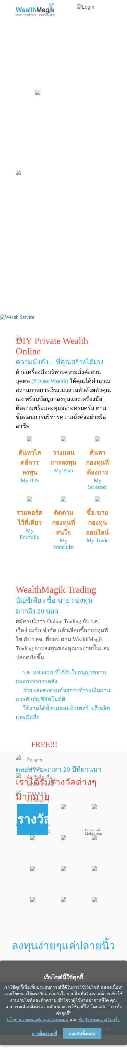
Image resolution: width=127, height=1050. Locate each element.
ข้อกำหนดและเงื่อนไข (100, 1019)
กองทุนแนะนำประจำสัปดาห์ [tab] (66, 213)
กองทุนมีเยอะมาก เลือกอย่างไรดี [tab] (53, 194)
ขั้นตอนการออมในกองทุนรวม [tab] (68, 157)
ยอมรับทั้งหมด (82, 1033)
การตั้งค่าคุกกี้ (44, 1033)
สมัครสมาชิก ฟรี (42, 258)
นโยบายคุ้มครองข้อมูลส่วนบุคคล (37, 1019)
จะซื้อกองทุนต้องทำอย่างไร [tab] (65, 226)
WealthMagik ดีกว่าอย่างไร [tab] (64, 239)
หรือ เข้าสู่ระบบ (49, 270)
